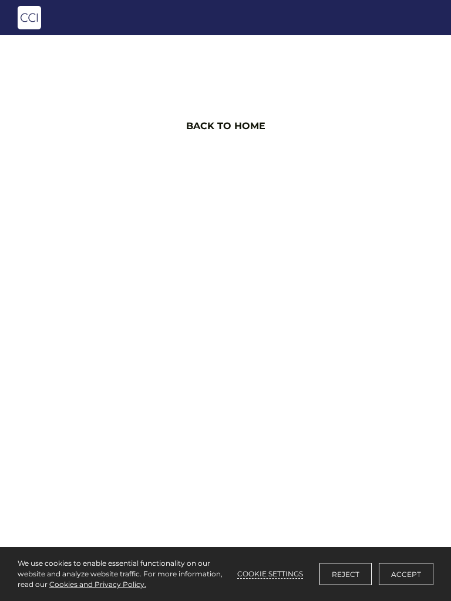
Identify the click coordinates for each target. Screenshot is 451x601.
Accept (406, 574)
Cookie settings (270, 573)
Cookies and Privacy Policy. (97, 584)
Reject (345, 574)
